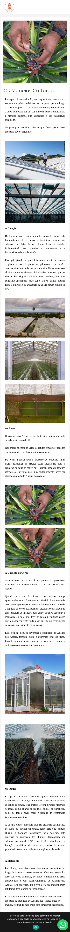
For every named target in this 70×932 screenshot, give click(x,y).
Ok (35, 927)
